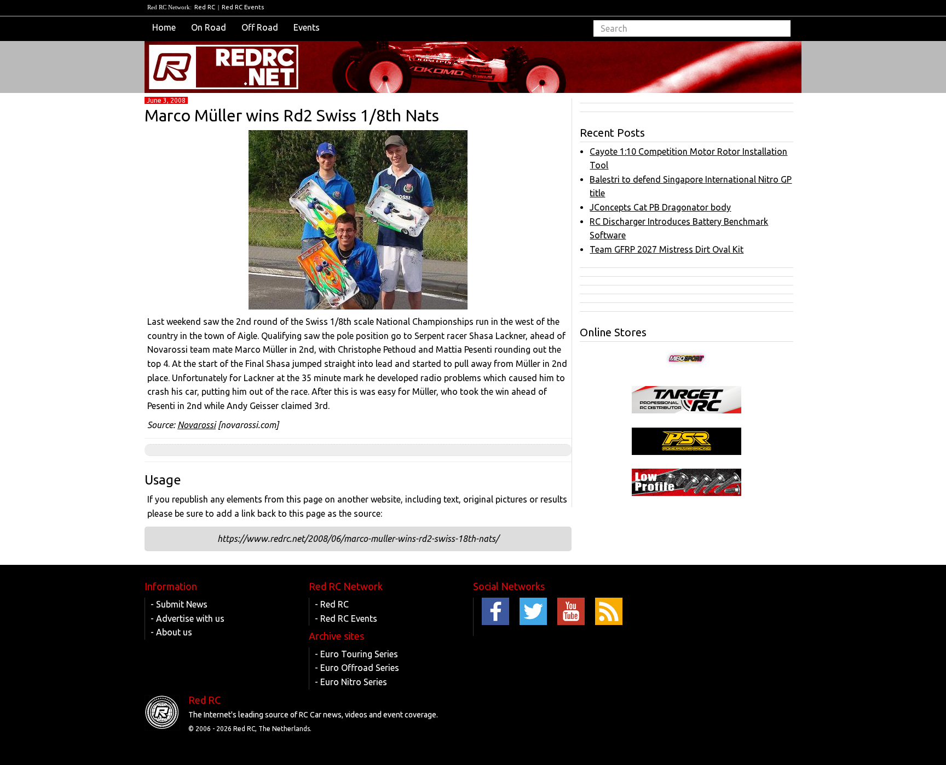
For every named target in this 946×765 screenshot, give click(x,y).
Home (164, 27)
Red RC (204, 7)
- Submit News (179, 604)
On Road (208, 27)
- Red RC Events (346, 618)
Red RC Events (243, 7)
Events (306, 27)
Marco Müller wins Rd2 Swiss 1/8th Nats (292, 115)
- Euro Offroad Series (357, 668)
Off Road (259, 27)
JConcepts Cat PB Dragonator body (660, 207)
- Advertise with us (187, 618)
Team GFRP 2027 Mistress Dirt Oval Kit (666, 249)
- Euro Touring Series (356, 654)
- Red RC (332, 604)
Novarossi (196, 425)
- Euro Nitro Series (351, 682)
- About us (171, 632)
